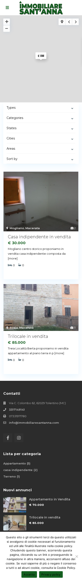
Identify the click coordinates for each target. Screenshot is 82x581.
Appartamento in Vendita (49, 499)
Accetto (29, 574)
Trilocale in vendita (28, 336)
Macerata (32, 228)
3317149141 (17, 409)
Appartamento (14, 463)
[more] (12, 258)
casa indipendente (18, 470)
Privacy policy (51, 574)
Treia (14, 327)
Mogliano (17, 228)
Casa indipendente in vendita (39, 236)
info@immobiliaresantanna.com (34, 422)
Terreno (9, 476)
